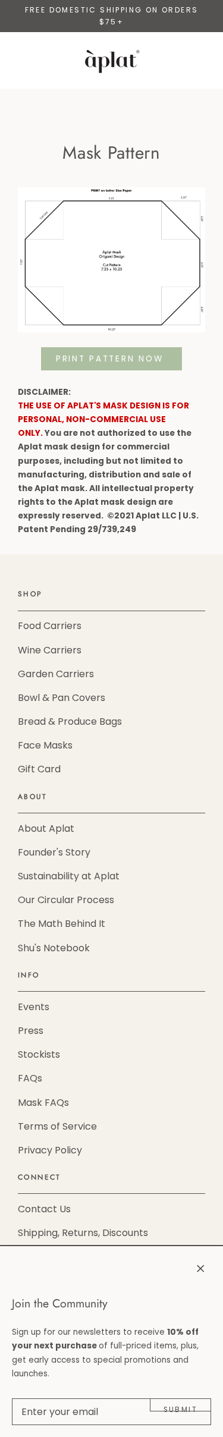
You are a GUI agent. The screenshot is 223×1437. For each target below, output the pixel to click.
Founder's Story (54, 852)
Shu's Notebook (54, 948)
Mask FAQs (43, 1102)
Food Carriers (49, 626)
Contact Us (44, 1209)
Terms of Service (57, 1126)
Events (33, 1007)
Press (30, 1030)
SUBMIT (180, 1408)
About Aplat (46, 828)
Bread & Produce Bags (70, 721)
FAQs (30, 1078)
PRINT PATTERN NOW (111, 358)
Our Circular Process (66, 900)
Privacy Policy (50, 1150)
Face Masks (45, 745)
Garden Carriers (56, 674)
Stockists (39, 1054)
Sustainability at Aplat (69, 876)
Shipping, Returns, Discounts (83, 1233)
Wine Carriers (49, 650)
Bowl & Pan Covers (61, 698)
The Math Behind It (61, 923)
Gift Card (39, 769)
